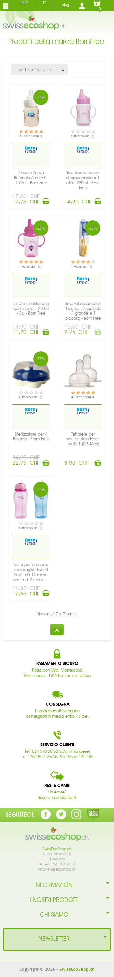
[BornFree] (31, 149)
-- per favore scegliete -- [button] (35, 70)
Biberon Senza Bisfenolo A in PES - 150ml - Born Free (31, 177)
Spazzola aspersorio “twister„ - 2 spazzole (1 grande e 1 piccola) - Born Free (83, 311)
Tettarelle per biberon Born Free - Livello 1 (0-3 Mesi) (83, 439)
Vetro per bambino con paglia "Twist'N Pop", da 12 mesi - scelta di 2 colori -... (31, 572)
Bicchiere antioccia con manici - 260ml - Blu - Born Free (31, 308)
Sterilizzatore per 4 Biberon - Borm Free (31, 437)
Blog (65, 5)
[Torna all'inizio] (57, 629)
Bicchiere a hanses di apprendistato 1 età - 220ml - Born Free (83, 180)
